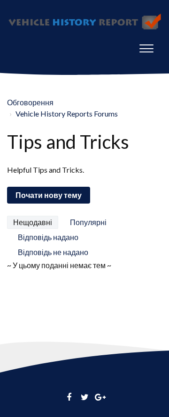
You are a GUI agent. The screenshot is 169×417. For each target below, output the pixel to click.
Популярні (88, 222)
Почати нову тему (48, 194)
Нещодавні (32, 222)
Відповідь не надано (53, 252)
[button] (146, 46)
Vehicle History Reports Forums (66, 113)
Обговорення (30, 102)
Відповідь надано (48, 237)
